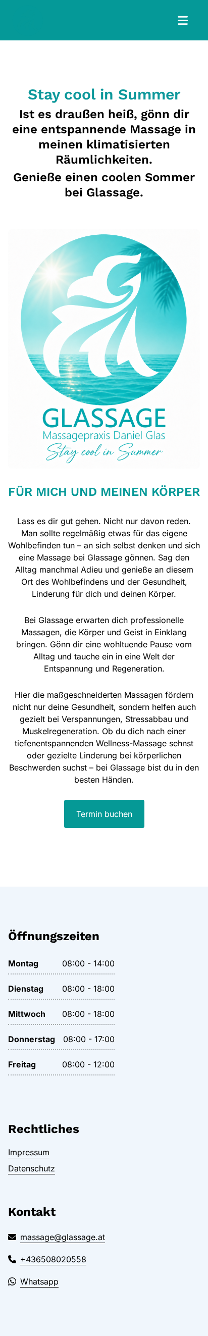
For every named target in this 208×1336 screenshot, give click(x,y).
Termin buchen (104, 814)
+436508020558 (53, 1259)
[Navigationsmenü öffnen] (183, 20)
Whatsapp (39, 1281)
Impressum (28, 1152)
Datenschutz (31, 1168)
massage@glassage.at (62, 1237)
